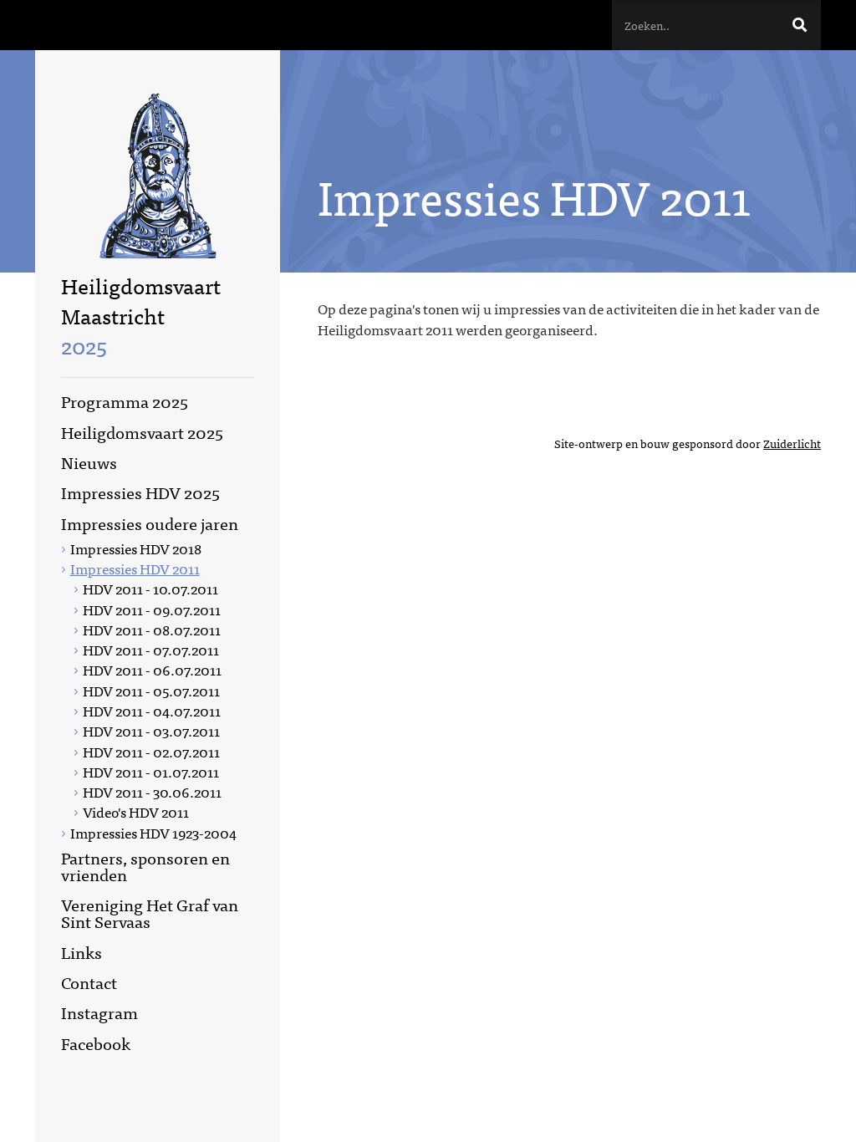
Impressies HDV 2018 (135, 548)
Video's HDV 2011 (136, 811)
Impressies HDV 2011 (135, 568)
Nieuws (89, 462)
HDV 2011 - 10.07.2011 (150, 588)
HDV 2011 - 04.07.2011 (152, 710)
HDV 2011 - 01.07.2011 (151, 771)
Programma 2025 (124, 401)
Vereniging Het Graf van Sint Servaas (149, 912)
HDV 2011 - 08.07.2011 (152, 629)
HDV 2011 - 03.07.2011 (151, 730)
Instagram (99, 1012)
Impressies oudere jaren (149, 523)
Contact (89, 982)
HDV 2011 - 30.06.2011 (152, 791)
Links (81, 952)
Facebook (95, 1043)
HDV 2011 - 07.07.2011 (151, 649)
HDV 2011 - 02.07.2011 (151, 751)
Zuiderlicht (792, 443)
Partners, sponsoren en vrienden (145, 866)
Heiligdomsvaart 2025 (142, 432)
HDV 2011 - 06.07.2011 (152, 669)
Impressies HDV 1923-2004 (153, 832)
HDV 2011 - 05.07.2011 (151, 690)
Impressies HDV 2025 (140, 492)
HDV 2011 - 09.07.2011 (152, 609)
